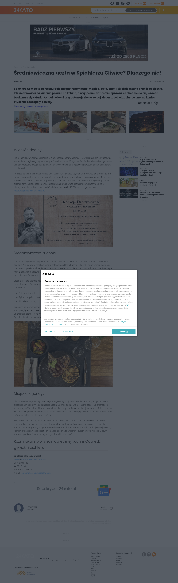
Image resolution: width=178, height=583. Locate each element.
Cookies (59, 324)
